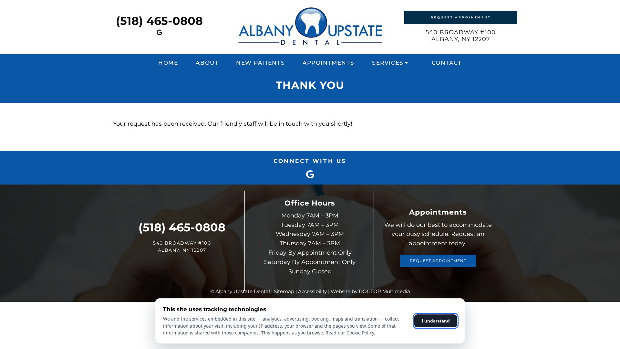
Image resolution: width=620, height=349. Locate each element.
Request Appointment (461, 17)
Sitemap (284, 291)
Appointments (328, 62)
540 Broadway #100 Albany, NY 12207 (461, 36)
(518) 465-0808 (159, 21)
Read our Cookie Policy (350, 333)
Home (168, 62)
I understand (436, 320)
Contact (447, 62)
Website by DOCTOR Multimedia (370, 291)
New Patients (260, 62)
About (207, 62)
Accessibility (312, 291)
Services (388, 62)
